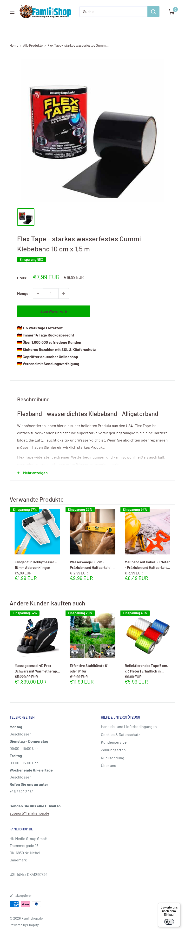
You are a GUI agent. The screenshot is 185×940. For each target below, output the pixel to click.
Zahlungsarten (113, 749)
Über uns (108, 765)
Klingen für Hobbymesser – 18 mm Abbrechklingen (36, 565)
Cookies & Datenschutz (120, 734)
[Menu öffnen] (12, 12)
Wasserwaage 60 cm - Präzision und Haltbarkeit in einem (91, 565)
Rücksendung (112, 757)
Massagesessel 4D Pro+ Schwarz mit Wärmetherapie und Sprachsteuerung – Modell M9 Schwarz (37, 668)
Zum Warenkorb (53, 311)
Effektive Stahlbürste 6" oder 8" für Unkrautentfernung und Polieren (89, 668)
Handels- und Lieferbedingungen (129, 726)
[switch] (169, 922)
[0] (171, 11)
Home (14, 45)
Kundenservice (114, 742)
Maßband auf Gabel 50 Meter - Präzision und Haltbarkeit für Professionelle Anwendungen (147, 565)
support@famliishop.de (29, 813)
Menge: (23, 293)
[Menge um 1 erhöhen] (64, 293)
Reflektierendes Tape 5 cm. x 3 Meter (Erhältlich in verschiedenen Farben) (146, 668)
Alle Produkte (33, 45)
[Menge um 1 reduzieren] (38, 293)
